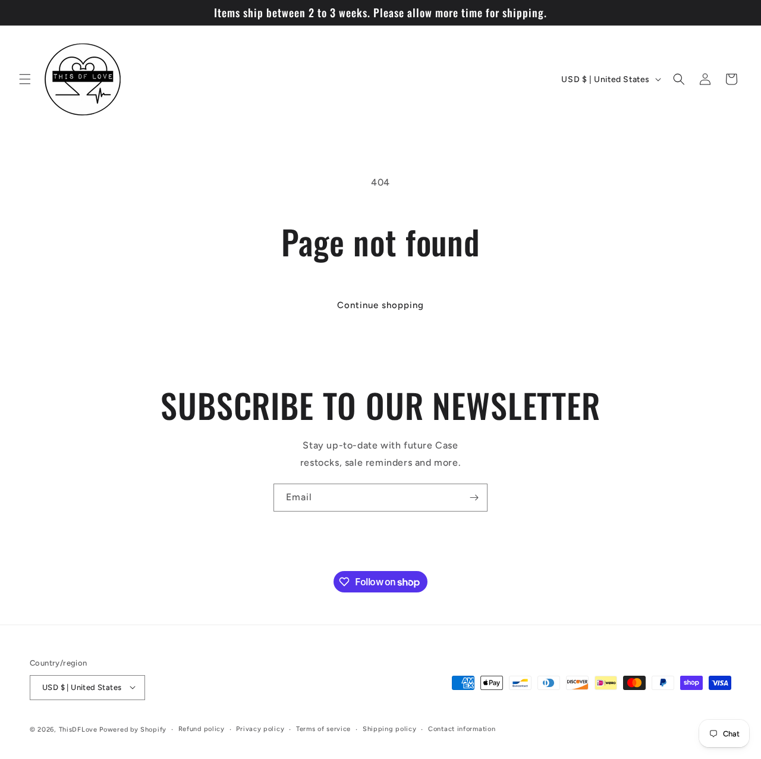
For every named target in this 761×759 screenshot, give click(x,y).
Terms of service (323, 728)
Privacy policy (260, 728)
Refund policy (201, 728)
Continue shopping (380, 305)
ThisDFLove (78, 729)
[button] (25, 79)
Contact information (461, 728)
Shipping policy (390, 728)
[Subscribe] (474, 498)
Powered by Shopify (132, 729)
